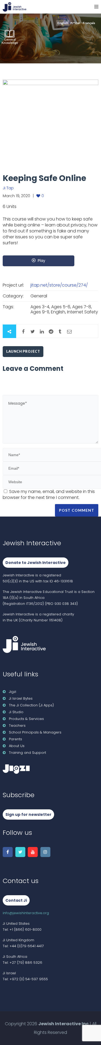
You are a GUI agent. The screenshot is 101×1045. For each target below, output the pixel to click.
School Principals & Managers (35, 732)
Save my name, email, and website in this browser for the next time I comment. (49, 494)
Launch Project (23, 351)
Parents (15, 739)
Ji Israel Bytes (21, 698)
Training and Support (27, 752)
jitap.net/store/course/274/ (59, 285)
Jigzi (12, 691)
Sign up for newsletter (28, 814)
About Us (17, 745)
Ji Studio (16, 712)
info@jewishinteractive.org (26, 913)
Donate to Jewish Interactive (35, 562)
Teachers (17, 725)
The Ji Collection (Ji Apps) (31, 705)
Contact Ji (16, 900)
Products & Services (26, 718)
